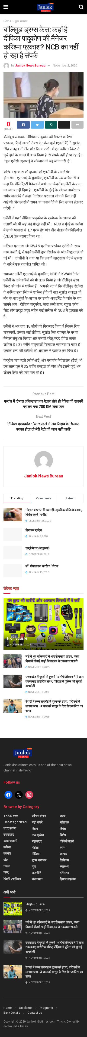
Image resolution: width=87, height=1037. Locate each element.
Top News (11, 816)
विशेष (63, 835)
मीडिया (35, 854)
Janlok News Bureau (30, 65)
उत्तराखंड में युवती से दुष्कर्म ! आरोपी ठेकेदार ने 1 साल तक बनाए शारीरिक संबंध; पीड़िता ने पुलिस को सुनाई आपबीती (55, 681)
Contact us (35, 1012)
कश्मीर (7, 853)
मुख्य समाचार (21, 21)
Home (7, 21)
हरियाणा (64, 873)
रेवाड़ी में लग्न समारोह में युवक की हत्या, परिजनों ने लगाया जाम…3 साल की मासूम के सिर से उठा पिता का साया (54, 706)
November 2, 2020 (65, 65)
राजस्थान (37, 879)
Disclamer (25, 1007)
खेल (5, 860)
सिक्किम (64, 860)
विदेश (63, 828)
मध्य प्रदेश (38, 835)
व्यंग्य (62, 847)
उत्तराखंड (8, 834)
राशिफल (64, 822)
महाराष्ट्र (37, 841)
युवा (34, 866)
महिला (35, 847)
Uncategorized (15, 822)
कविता (7, 847)
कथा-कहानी (10, 841)
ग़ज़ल (6, 866)
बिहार (35, 828)
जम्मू (5, 872)
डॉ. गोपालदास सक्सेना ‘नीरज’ (42, 566)
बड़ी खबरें (37, 822)
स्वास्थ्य (64, 866)
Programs (46, 1007)
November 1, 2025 (20, 644)
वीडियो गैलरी (67, 841)
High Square (17, 638)
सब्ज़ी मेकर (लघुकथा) (38, 548)
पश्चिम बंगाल (39, 816)
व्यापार (63, 854)
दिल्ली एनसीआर (12, 878)
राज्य (62, 816)
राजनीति (36, 873)
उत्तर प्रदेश (9, 828)
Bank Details (11, 1012)
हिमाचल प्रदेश (34, 530)
